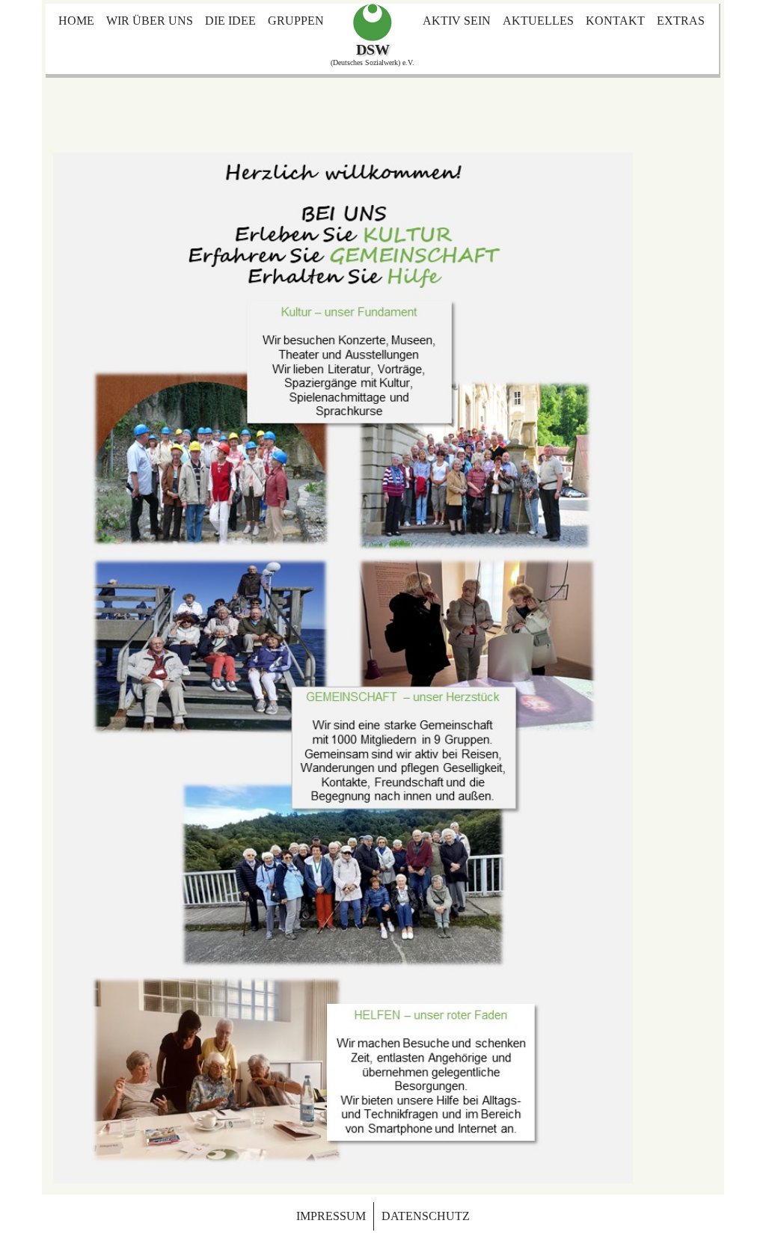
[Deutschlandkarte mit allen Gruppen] (372, 22)
